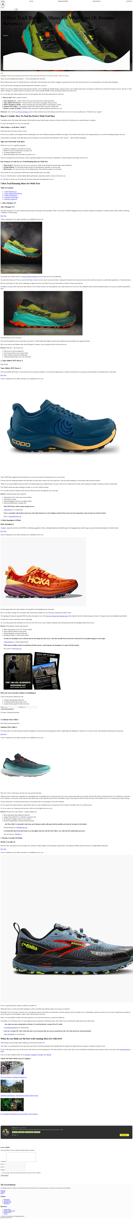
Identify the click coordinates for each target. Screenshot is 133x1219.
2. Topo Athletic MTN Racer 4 (13, 193)
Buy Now (3, 216)
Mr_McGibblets (9, 1034)
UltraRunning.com (21, 827)
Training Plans (7, 1209)
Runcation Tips (7, 1202)
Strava (2, 1193)
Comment (3, 1161)
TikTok (48, 1055)
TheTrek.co (18, 834)
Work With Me (7, 1212)
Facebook (27, 1055)
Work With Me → (124, 1134)
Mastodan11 (8, 510)
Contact (5, 1213)
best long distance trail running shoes (57, 616)
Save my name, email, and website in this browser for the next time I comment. (21, 1172)
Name (2, 707)
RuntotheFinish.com (15, 516)
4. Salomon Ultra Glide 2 (11, 197)
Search (2, 7)
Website (2, 1170)
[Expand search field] (16, 9)
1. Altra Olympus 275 (10, 191)
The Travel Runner (23, 112)
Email (21, 707)
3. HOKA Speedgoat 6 (10, 195)
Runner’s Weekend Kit (9, 1211)
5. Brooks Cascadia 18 (10, 199)
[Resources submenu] (101, 1)
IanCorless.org (17, 648)
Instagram (34, 1055)
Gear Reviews (7, 1200)
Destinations (7, 1199)
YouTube (3, 1192)
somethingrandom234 (11, 1027)
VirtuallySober (9, 642)
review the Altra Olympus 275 (31, 276)
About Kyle (6, 1203)
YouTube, (41, 1055)
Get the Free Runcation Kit (7, 709)
